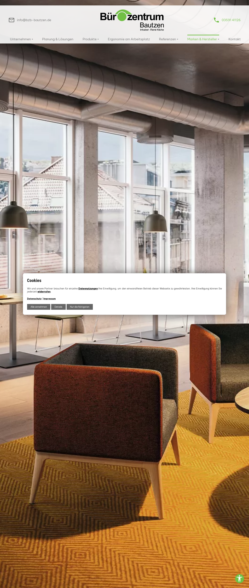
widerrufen (43, 291)
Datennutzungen (88, 288)
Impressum (49, 298)
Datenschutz (34, 298)
